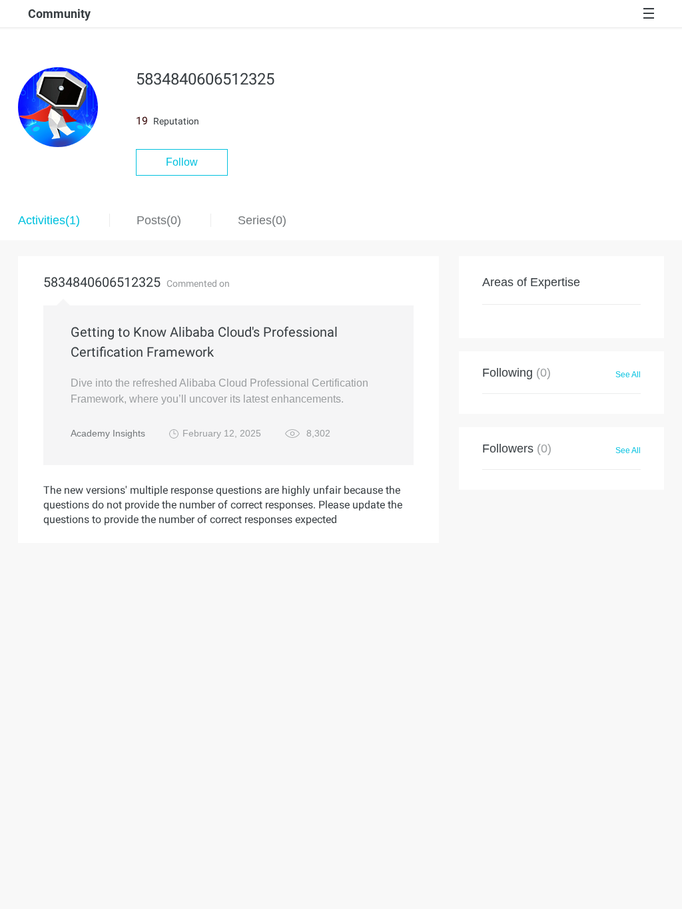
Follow (182, 162)
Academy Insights (108, 433)
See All (628, 374)
